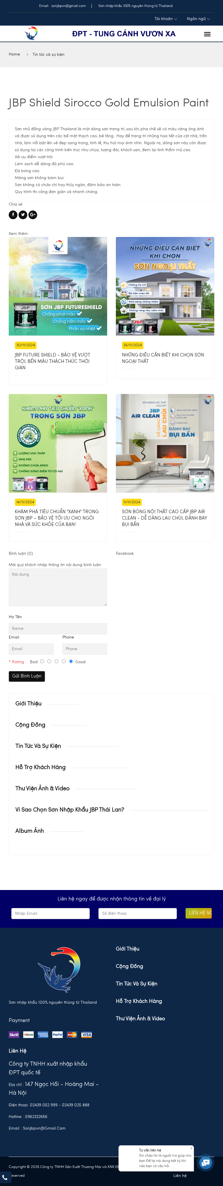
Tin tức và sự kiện (48, 55)
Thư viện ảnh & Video (42, 789)
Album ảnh (29, 831)
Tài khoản (163, 19)
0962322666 (36, 1117)
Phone (68, 637)
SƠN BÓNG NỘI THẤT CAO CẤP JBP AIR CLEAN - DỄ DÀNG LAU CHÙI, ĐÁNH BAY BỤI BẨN (164, 518)
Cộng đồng (30, 725)
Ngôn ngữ (196, 19)
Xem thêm (18, 234)
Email (14, 637)
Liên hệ (180, 1176)
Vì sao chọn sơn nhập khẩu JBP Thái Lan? (69, 810)
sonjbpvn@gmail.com (44, 1128)
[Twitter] (23, 215)
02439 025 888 (75, 1105)
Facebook (125, 554)
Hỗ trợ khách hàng (40, 768)
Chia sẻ (15, 204)
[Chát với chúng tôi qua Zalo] (204, 1144)
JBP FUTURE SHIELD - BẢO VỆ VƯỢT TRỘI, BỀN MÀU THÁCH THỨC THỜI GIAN (52, 361)
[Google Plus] (32, 215)
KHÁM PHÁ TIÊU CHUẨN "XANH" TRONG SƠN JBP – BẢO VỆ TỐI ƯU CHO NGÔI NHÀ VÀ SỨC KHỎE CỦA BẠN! (57, 518)
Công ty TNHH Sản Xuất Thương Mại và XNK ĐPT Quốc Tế (89, 1167)
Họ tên (15, 617)
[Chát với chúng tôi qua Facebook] (204, 1128)
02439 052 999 (43, 1105)
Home (14, 54)
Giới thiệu (28, 704)
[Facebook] (13, 215)
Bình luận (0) (21, 554)
